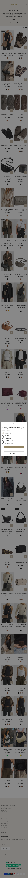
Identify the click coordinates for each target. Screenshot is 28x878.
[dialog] (14, 439)
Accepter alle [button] (14, 446)
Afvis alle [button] (14, 450)
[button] (14, 453)
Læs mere (9, 430)
